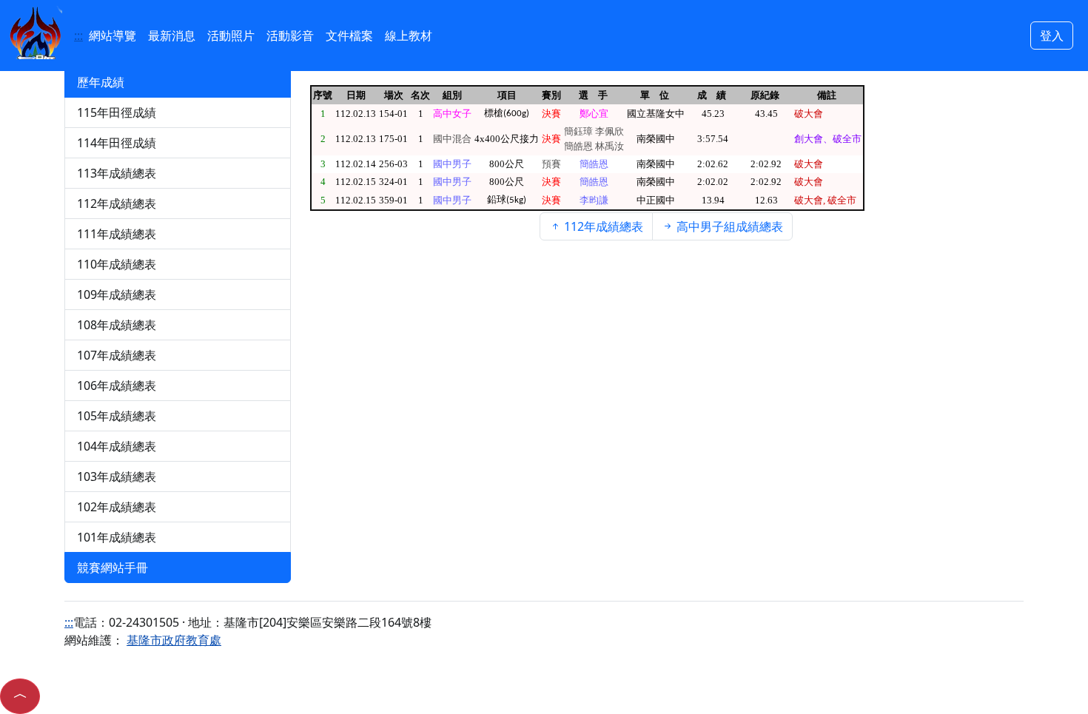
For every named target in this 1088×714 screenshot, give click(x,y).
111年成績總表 (116, 234)
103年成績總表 (116, 476)
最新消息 (171, 35)
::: (78, 35)
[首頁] (35, 30)
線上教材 (408, 35)
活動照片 (231, 35)
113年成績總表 (116, 173)
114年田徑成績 (116, 143)
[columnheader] (322, 95)
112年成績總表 (116, 203)
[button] (20, 696)
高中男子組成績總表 (728, 226)
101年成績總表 (116, 537)
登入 (1052, 35)
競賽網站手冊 (112, 567)
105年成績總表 (116, 416)
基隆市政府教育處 (174, 640)
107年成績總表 (116, 355)
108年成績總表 (116, 325)
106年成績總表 (116, 385)
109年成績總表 (116, 294)
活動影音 (290, 35)
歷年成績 (100, 82)
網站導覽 (112, 35)
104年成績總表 (116, 446)
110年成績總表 (116, 264)
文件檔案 (349, 35)
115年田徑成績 (116, 112)
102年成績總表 (116, 507)
